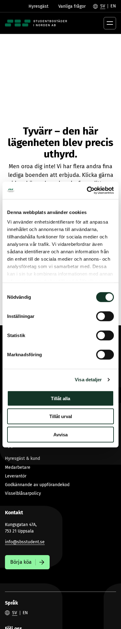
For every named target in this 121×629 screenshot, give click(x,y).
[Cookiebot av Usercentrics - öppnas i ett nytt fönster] (87, 190)
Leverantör (15, 476)
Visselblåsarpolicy (23, 493)
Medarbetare (17, 467)
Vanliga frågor (72, 6)
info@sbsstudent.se (25, 542)
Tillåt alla (60, 398)
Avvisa (60, 434)
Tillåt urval (60, 416)
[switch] (105, 316)
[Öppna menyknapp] (110, 23)
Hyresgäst (38, 6)
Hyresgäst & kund (22, 458)
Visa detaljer (88, 379)
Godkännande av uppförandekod (37, 484)
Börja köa (21, 562)
